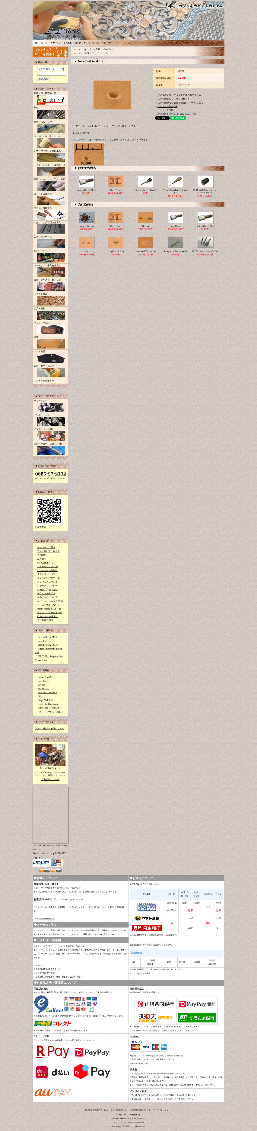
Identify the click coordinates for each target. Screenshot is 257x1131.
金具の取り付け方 (46, 574)
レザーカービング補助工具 (47, 150)
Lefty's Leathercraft (138, 1126)
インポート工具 (42, 415)
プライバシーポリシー (162, 1110)
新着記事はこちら (50, 779)
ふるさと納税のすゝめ (48, 578)
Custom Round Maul (47, 637)
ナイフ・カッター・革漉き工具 (49, 165)
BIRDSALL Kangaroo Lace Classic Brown (205, 191)
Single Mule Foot (45, 700)
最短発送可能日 (45, 620)
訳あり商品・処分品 (44, 366)
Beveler (41, 685)
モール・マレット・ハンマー (48, 136)
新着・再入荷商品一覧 (45, 93)
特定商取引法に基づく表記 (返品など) (176, 114)
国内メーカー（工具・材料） (48, 443)
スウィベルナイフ (43, 122)
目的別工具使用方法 (47, 589)
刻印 (36, 107)
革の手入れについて (47, 597)
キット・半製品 (42, 323)
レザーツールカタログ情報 (50, 601)
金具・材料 (39, 308)
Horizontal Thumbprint (48, 704)
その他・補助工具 (43, 208)
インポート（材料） (44, 429)
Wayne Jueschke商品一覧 (49, 608)
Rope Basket (43, 641)
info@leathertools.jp (46, 919)
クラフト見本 (40, 294)
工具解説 (41, 559)
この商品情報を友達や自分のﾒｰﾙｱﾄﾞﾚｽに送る (180, 102)
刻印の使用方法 (45, 562)
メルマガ (106, 42)
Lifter (40, 696)
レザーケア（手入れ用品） (47, 265)
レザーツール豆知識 (47, 570)
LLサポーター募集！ (47, 616)
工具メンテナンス (43, 236)
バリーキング (40, 400)
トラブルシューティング (49, 612)
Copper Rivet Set (45, 677)
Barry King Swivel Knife (49, 707)
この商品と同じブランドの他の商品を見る (179, 95)
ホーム (39, 42)
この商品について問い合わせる (174, 98)
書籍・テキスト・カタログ (47, 279)
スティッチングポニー (48, 582)
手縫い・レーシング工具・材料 (49, 179)
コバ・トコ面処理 (43, 193)
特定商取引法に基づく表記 (96, 1110)
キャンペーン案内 (46, 547)
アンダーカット (100, 53)
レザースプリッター (47, 585)
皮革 (36, 337)
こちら (95, 934)
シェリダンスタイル (47, 566)
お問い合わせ (73, 42)
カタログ (64, 946)
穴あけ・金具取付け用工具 (47, 222)
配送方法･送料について (140, 1110)
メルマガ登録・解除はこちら (49, 728)
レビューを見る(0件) (167, 106)
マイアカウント (54, 42)
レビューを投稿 (165, 110)
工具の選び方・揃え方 (48, 551)
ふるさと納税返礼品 (44, 381)
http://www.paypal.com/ (139, 1063)
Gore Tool (108, 49)
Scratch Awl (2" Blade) (48, 645)
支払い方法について (119, 1110)
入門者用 (41, 555)
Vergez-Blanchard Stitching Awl (175, 191)
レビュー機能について (48, 605)
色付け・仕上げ (42, 251)
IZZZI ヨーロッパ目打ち (51, 711)
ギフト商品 (39, 351)
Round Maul (43, 688)
